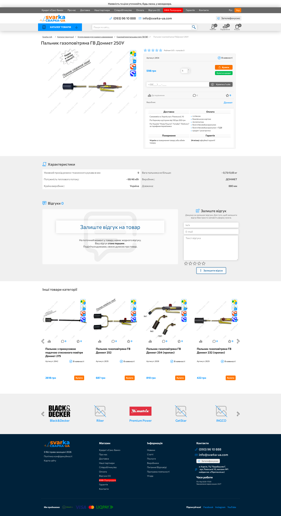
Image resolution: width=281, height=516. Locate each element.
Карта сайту (50, 460)
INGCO (221, 420)
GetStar (180, 420)
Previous (43, 341)
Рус (230, 10)
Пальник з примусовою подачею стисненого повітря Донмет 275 (64, 352)
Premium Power (140, 420)
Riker (100, 420)
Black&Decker (60, 420)
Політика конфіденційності (58, 456)
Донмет (228, 102)
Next (238, 341)
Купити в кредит (224, 73)
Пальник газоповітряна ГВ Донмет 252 (113, 350)
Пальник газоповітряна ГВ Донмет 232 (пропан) (214, 350)
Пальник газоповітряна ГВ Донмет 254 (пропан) (163, 350)
